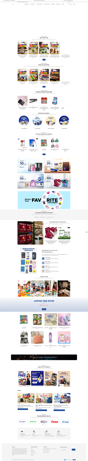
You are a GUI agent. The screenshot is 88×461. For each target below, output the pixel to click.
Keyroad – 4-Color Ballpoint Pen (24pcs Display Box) (44, 108)
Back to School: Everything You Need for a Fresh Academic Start (61, 406)
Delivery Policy (33, 450)
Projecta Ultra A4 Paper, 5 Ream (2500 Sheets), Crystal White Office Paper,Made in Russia (51, 241)
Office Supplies (37, 128)
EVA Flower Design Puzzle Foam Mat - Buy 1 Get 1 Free (65, 56)
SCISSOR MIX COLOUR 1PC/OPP (54, 150)
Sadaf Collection (64, 128)
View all (44, 59)
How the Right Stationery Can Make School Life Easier (44, 406)
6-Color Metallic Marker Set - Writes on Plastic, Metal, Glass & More (65, 150)
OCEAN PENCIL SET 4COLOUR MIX (64, 327)
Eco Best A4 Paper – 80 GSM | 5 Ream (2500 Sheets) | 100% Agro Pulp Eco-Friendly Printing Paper (64, 241)
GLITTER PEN (33, 149)
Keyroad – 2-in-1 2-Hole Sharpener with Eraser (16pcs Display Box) (65, 108)
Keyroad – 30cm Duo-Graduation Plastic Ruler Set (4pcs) (54, 108)
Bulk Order (32, 449)
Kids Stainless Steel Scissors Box (54, 83)
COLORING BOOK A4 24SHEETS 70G (37, 327)
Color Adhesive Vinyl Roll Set (22, 82)
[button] (69, 4)
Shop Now (30, 233)
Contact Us (32, 455)
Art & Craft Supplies (51, 128)
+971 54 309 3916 (47, 452)
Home (31, 448)
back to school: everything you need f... (59, 410)
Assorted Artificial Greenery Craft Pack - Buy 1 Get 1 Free (33, 56)
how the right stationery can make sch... (41, 410)
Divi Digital (32, 459)
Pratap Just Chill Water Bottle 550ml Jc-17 (50, 346)
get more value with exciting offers (23, 409)
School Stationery (24, 128)
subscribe (73, 449)
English (74, 4)
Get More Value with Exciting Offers (24, 405)
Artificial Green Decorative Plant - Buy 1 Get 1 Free (22, 56)
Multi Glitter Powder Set (33, 82)
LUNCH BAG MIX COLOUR (44, 149)
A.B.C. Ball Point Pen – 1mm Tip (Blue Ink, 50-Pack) (22, 150)
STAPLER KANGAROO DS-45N (22, 107)
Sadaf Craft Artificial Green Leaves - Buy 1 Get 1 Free (54, 56)
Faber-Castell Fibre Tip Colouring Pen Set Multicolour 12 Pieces (33, 108)
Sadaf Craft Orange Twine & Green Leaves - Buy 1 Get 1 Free (44, 56)
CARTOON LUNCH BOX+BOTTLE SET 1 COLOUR (64, 346)
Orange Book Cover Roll (44, 82)
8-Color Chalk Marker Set (24, 345)
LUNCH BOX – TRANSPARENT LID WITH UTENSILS (50, 328)
